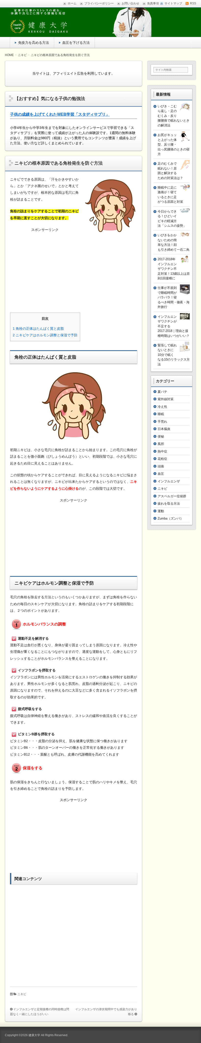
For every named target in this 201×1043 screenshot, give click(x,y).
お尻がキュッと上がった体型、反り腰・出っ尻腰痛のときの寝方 (173, 144)
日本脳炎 (164, 429)
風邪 (161, 444)
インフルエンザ (169, 481)
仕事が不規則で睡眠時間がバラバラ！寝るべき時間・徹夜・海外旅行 (173, 297)
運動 (161, 511)
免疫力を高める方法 (33, 43)
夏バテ (162, 392)
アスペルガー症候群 (172, 496)
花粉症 (162, 459)
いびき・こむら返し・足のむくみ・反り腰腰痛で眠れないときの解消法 (173, 115)
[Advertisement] (73, 268)
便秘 (161, 436)
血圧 (161, 474)
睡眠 (161, 414)
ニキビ (21, 994)
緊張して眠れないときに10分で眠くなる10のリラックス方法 (174, 354)
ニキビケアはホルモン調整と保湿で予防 (45, 335)
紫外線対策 (166, 399)
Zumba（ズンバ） (170, 518)
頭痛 (161, 466)
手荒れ (162, 421)
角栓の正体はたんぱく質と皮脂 (38, 328)
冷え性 (162, 406)
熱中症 (162, 451)
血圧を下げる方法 (76, 43)
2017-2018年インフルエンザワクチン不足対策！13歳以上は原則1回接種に (174, 268)
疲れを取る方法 (169, 503)
